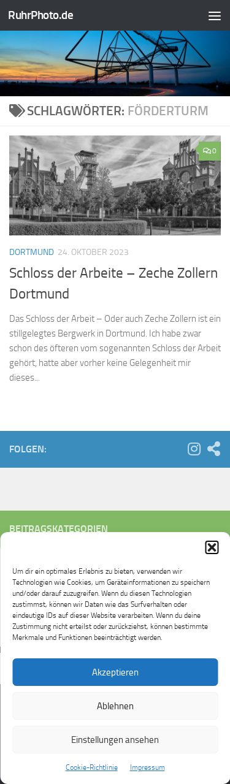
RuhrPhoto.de (40, 15)
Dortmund (31, 252)
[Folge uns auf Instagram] (193, 448)
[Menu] (214, 15)
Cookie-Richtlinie (92, 767)
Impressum (147, 767)
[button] (211, 547)
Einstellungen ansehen (115, 739)
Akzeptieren (115, 672)
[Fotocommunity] (213, 448)
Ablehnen (115, 706)
